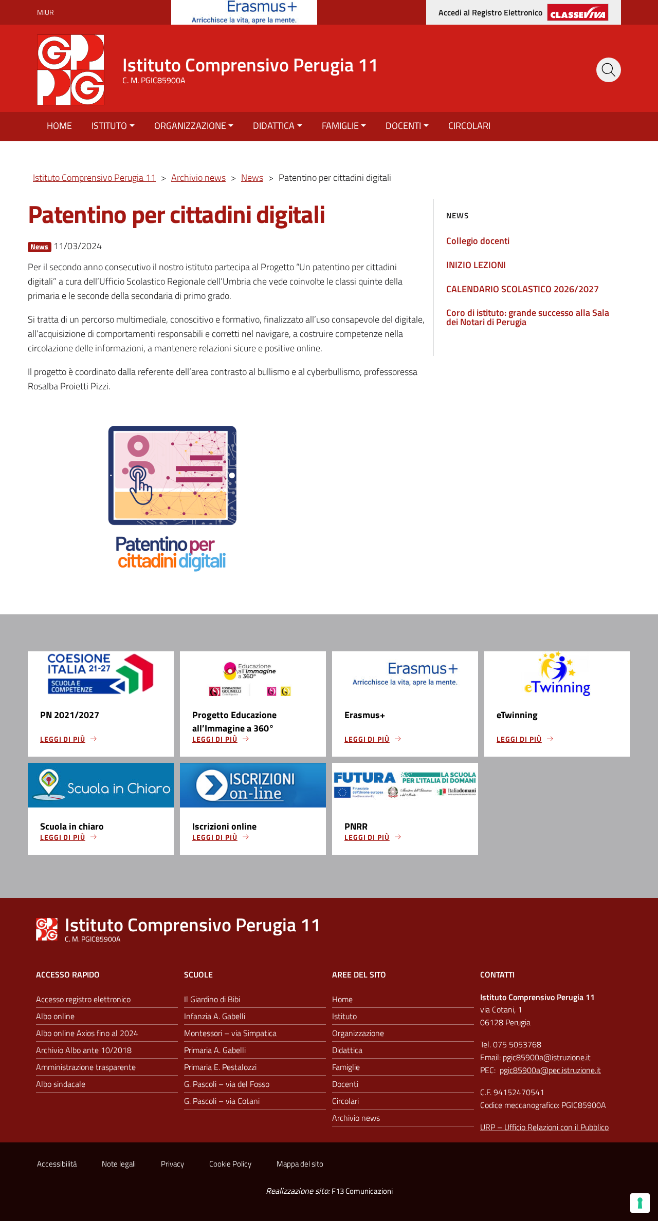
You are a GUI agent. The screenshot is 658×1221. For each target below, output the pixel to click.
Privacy (172, 1164)
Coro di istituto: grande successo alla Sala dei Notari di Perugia (527, 317)
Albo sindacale (60, 1084)
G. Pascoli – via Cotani (222, 1101)
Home (59, 126)
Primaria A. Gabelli (215, 1050)
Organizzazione (190, 126)
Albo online (55, 1016)
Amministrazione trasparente (86, 1067)
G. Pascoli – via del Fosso (226, 1084)
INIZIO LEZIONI (476, 265)
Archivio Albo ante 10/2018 (84, 1050)
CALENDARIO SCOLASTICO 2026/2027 (522, 289)
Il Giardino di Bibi (212, 999)
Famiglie (340, 126)
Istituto (109, 126)
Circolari (469, 126)
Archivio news (356, 1118)
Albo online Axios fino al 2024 (87, 1033)
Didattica (274, 126)
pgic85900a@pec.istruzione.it (550, 1070)
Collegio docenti (477, 241)
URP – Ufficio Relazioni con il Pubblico (544, 1127)
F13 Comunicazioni (362, 1191)
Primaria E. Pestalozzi (220, 1067)
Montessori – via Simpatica (230, 1033)
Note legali (119, 1164)
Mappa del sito (300, 1164)
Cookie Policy (230, 1164)
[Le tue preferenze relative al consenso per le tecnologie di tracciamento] (640, 1203)
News (39, 247)
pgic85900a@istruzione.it (547, 1057)
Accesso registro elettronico (83, 999)
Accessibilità (57, 1164)
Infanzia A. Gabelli (214, 1016)
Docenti (403, 126)
